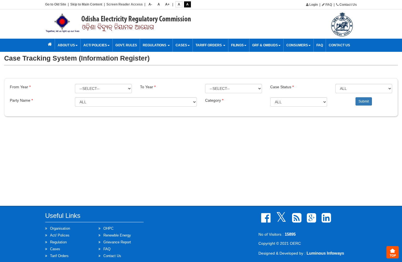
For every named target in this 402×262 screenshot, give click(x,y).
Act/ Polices (59, 235)
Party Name (21, 100)
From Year (20, 87)
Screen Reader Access (124, 4)
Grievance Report (117, 242)
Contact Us (348, 5)
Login (313, 5)
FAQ (328, 5)
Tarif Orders (59, 256)
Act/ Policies (95, 45)
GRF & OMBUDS (265, 45)
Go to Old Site (55, 4)
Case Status (282, 87)
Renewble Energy (117, 235)
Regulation (58, 242)
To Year (148, 87)
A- (150, 4)
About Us (66, 45)
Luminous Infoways (325, 253)
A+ (167, 4)
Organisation (60, 228)
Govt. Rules (126, 45)
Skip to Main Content (86, 4)
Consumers (297, 45)
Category (214, 100)
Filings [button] (237, 45)
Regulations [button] (155, 45)
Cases (55, 249)
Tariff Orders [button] (209, 45)
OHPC (108, 228)
